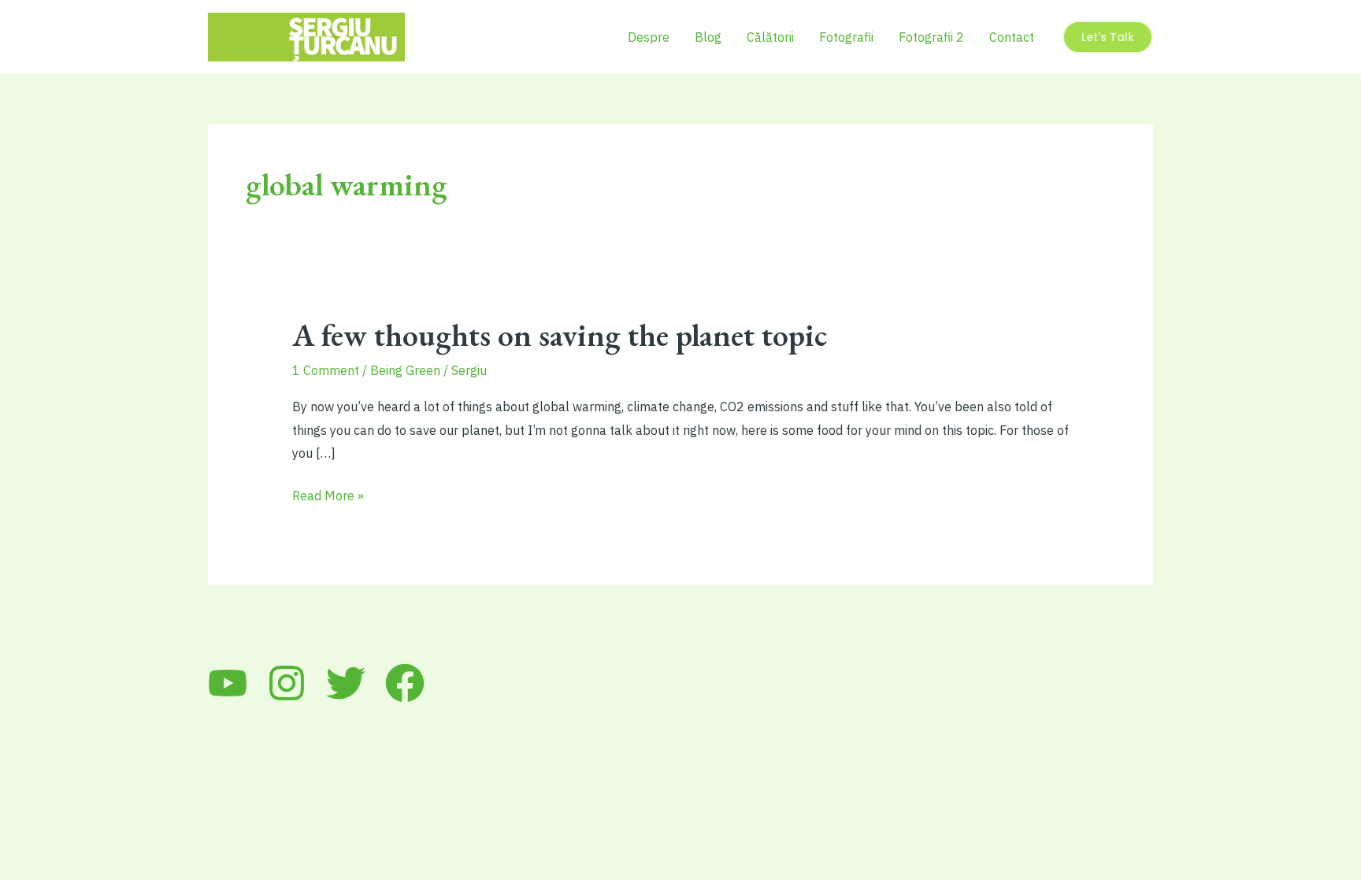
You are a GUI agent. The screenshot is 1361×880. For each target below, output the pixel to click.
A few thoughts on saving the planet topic (559, 334)
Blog (708, 37)
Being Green (405, 370)
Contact (1011, 37)
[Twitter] (345, 683)
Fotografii (846, 37)
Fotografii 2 (931, 37)
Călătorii (770, 37)
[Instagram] (286, 683)
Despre (648, 37)
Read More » (328, 497)
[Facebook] (405, 683)
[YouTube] (227, 683)
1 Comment (325, 370)
